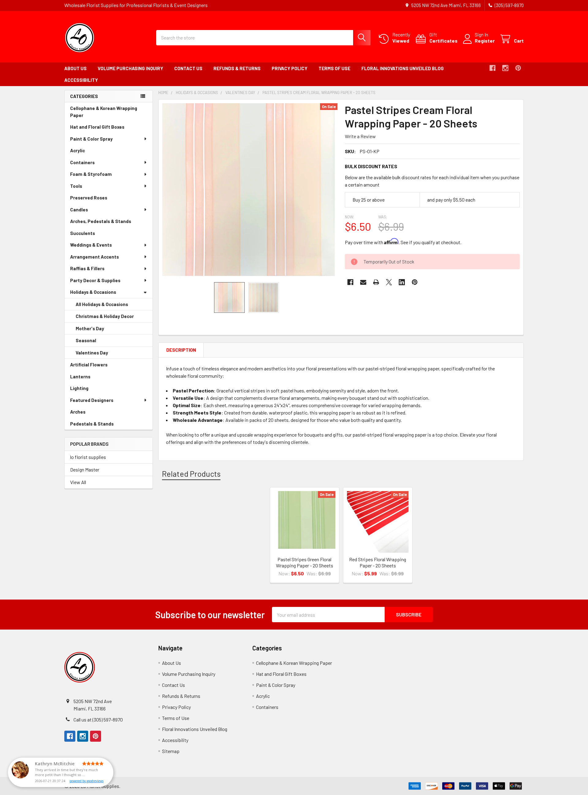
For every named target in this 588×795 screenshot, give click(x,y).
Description (181, 350)
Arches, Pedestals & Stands (109, 222)
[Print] (376, 282)
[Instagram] (505, 68)
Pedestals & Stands (100, 425)
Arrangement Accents (94, 256)
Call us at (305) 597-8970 (98, 719)
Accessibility (81, 80)
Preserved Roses (97, 199)
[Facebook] (492, 68)
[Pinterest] (518, 68)
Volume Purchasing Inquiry (130, 68)
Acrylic (86, 152)
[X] (388, 282)
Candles (79, 209)
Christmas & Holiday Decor (113, 318)
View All (78, 482)
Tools (76, 186)
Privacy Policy (289, 68)
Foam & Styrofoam (91, 174)
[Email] (363, 282)
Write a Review (360, 136)
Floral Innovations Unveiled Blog (402, 68)
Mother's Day (98, 330)
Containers (82, 162)
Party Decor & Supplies (95, 280)
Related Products (191, 473)
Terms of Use (334, 68)
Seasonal (94, 342)
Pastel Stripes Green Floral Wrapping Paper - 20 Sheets (304, 562)
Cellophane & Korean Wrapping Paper (103, 113)
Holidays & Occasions (93, 292)
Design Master (84, 469)
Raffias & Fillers (87, 268)
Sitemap (170, 751)
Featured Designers (91, 400)
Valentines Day (100, 354)
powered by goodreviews (87, 781)
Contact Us (188, 68)
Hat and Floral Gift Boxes (105, 128)
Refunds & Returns (237, 68)
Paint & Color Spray (91, 139)
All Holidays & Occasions (102, 304)
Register (485, 41)
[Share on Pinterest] (414, 282)
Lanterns (88, 378)
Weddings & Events (91, 245)
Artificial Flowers (97, 366)
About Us (75, 68)
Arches (86, 413)
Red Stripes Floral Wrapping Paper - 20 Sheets (377, 562)
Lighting (88, 389)
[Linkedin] (401, 282)
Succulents (91, 234)
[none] (249, 190)
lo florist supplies (88, 457)
